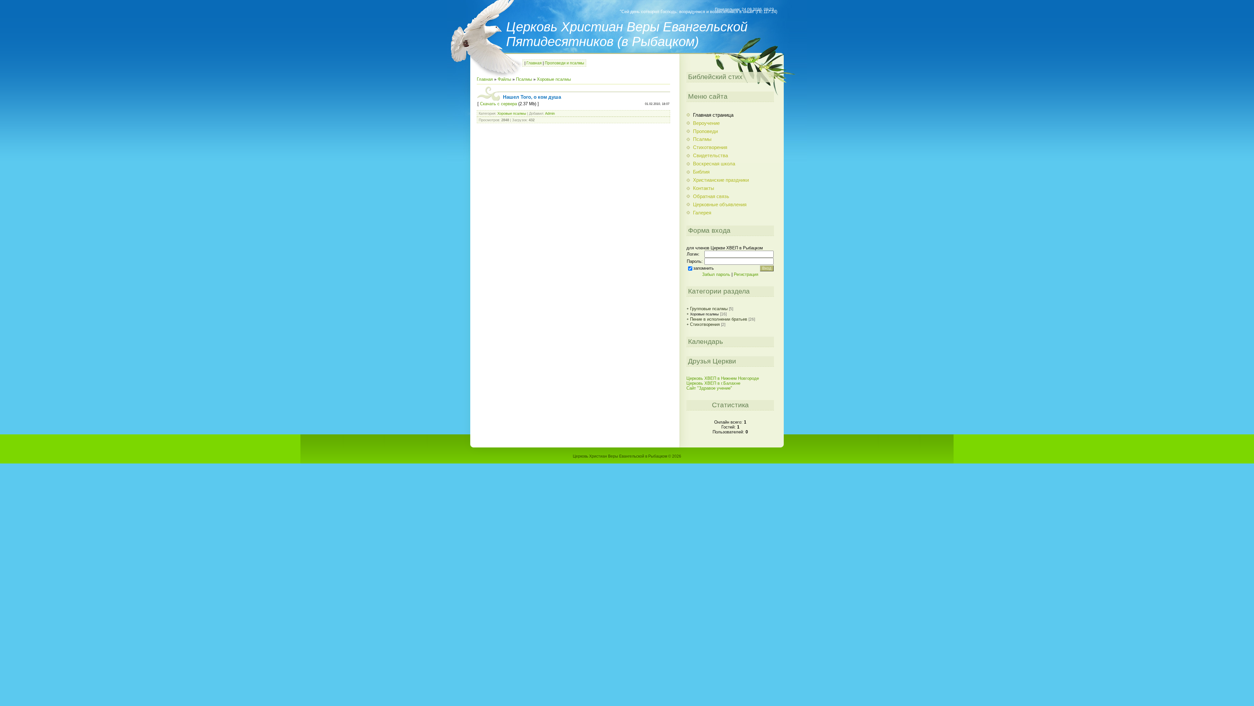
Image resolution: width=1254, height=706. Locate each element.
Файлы (504, 79)
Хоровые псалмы (554, 79)
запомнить (703, 268)
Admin (550, 113)
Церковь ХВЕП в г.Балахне (713, 383)
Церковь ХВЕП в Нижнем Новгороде (722, 378)
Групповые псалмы (709, 308)
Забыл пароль (716, 274)
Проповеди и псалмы (564, 63)
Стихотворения (705, 324)
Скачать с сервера (498, 103)
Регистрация (746, 274)
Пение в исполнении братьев (718, 319)
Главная (534, 63)
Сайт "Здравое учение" (709, 388)
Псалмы (524, 79)
